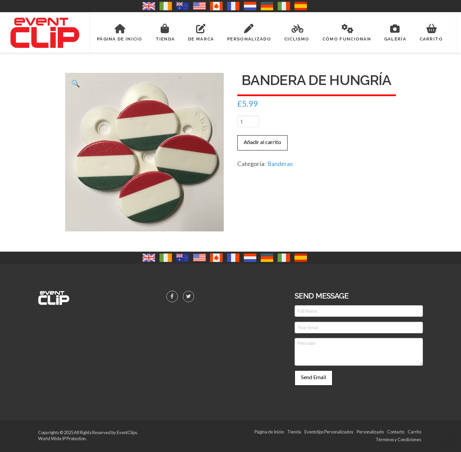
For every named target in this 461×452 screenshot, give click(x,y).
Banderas (280, 163)
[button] (75, 83)
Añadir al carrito (262, 142)
